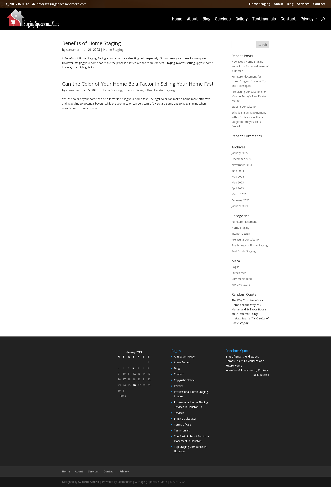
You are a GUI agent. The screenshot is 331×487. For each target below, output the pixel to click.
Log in (235, 267)
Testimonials (264, 19)
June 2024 (238, 171)
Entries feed (239, 273)
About (278, 4)
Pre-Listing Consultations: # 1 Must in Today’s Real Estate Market (250, 96)
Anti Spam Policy (184, 361)
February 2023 (240, 200)
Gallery (241, 19)
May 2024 (238, 176)
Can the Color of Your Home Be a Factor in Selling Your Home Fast (138, 83)
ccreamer (72, 49)
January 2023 (240, 206)
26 (134, 389)
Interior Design (135, 90)
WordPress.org (241, 284)
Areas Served (182, 367)
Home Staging (259, 4)
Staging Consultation (244, 106)
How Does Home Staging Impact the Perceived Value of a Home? (250, 66)
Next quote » (261, 379)
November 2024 (242, 165)
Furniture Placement (244, 221)
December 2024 (242, 159)
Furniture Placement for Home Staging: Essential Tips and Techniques (249, 81)
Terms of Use (182, 429)
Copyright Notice (184, 384)
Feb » (123, 400)
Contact (319, 4)
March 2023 (239, 194)
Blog (290, 4)
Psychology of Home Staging (250, 245)
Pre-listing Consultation (246, 239)
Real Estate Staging (161, 90)
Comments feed (242, 279)
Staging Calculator (185, 423)
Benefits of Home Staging (91, 43)
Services (303, 4)
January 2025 (240, 153)
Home (177, 19)
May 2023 (238, 182)
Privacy (307, 19)
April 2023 (238, 188)
